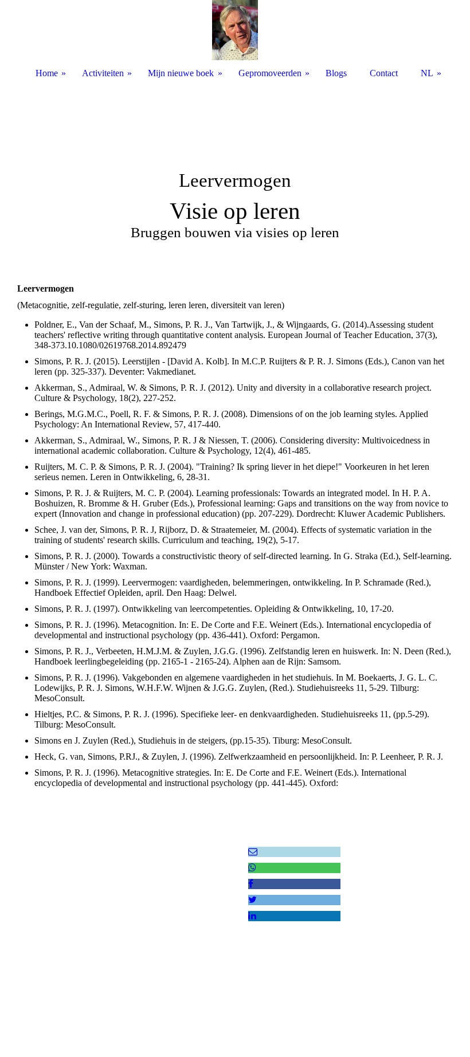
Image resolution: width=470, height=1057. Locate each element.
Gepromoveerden (269, 73)
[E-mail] (252, 851)
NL (427, 73)
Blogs (336, 73)
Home (47, 73)
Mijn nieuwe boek (181, 73)
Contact (384, 73)
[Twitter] (252, 900)
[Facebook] (250, 884)
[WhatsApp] (252, 868)
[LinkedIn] (252, 916)
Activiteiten (103, 73)
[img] (235, 172)
